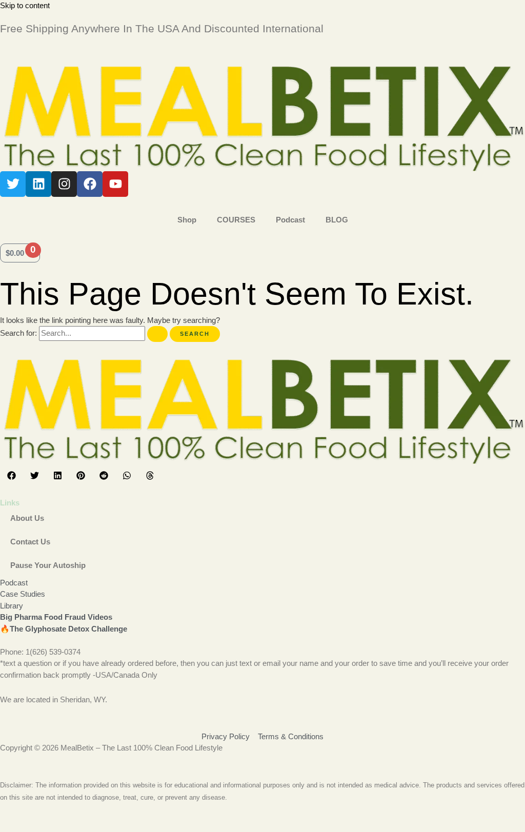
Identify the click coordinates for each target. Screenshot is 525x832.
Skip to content (25, 5)
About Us (27, 518)
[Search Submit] (157, 334)
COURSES (236, 219)
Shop (186, 219)
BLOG (337, 219)
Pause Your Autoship (48, 565)
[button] (11, 475)
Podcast (290, 219)
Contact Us (30, 541)
